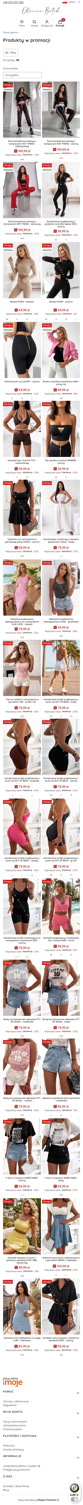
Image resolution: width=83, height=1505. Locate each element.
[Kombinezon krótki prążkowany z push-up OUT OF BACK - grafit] (61, 827)
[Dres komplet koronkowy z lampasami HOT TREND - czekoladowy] (22, 110)
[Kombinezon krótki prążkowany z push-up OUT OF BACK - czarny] (61, 747)
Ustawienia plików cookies (20, 1466)
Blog (6, 1490)
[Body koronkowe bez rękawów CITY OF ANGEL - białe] (61, 988)
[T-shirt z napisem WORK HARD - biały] (61, 1146)
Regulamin (10, 1405)
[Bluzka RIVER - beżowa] (22, 270)
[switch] (74, 1499)
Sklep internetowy (37, 1500)
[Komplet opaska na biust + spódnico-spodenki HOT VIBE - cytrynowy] (22, 1226)
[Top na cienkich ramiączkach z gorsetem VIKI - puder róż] (22, 668)
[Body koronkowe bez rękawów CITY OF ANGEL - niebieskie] (22, 988)
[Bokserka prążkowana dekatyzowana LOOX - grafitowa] (61, 587)
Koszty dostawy (13, 1449)
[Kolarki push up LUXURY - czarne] (22, 350)
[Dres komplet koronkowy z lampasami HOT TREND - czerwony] (22, 190)
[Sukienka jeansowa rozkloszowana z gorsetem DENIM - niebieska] (61, 1226)
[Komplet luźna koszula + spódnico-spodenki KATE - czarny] (61, 1306)
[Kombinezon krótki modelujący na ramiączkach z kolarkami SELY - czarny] (22, 906)
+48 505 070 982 (13, 2)
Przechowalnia (12, 1429)
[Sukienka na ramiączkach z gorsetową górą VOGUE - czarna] (22, 508)
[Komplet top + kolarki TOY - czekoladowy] (22, 429)
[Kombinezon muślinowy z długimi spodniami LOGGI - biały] (61, 508)
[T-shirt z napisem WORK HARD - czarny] (22, 1146)
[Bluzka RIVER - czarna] (61, 270)
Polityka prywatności (16, 1469)
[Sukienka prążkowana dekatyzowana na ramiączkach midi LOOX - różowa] (22, 587)
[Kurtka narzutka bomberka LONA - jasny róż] (61, 350)
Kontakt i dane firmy (16, 1486)
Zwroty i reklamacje (16, 1401)
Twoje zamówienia (15, 1421)
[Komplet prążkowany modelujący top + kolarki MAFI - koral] (61, 906)
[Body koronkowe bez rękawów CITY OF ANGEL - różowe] (22, 1067)
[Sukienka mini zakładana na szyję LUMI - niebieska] (22, 1306)
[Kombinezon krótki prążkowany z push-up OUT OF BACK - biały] (61, 668)
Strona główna (10, 32)
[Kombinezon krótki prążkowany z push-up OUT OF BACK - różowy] (22, 827)
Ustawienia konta (14, 1425)
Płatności (9, 1445)
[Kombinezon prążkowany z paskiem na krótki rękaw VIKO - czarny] (61, 190)
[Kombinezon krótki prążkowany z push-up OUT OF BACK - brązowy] (22, 747)
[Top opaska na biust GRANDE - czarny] (61, 429)
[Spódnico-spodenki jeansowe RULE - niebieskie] (61, 1067)
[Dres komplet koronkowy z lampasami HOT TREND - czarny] (61, 110)
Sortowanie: (10, 68)
